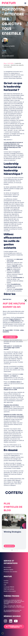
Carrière (6, 580)
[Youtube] (16, 621)
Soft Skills (10, 63)
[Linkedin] (10, 621)
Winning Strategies (12, 532)
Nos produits (7, 567)
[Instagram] (5, 621)
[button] (3, 531)
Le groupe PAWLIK (9, 587)
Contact (6, 582)
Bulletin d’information (10, 591)
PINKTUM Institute (9, 589)
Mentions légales (8, 569)
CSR (5, 585)
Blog (5, 63)
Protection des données (10, 571)
